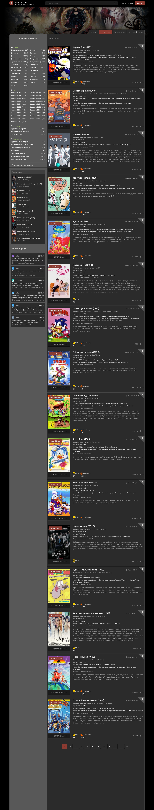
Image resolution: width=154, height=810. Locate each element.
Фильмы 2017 (16, 116)
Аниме (13, 85)
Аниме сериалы (16, 135)
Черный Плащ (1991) (83, 47)
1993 (84, 183)
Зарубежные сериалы (19, 129)
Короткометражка (17, 62)
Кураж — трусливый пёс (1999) (88, 569)
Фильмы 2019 (16, 110)
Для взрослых (16, 59)
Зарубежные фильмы (19, 159)
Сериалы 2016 (35, 119)
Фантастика (15, 79)
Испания (94, 99)
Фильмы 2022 (16, 101)
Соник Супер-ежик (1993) (86, 308)
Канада (133, 99)
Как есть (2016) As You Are (24, 275)
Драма (13, 56)
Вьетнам (104, 229)
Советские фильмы (18, 153)
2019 (84, 619)
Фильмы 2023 (16, 98)
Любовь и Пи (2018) (83, 265)
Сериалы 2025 (35, 92)
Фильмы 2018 (16, 113)
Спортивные (15, 73)
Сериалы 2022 (35, 101)
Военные (33, 50)
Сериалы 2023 (35, 98)
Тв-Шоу (32, 73)
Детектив (14, 53)
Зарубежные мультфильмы (21, 142)
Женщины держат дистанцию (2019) (91, 613)
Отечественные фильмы (20, 156)
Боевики (14, 82)
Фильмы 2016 (16, 119)
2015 (84, 140)
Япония (112, 55)
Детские (33, 53)
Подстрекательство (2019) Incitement (29, 312)
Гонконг (91, 229)
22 (127, 746)
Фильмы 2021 (16, 104)
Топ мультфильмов (135, 32)
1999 (84, 96)
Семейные (34, 71)
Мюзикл (33, 68)
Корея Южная (88, 55)
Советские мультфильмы (20, 147)
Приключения (16, 71)
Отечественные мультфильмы (22, 145)
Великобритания (104, 99)
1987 (84, 488)
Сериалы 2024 (35, 95)
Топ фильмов (106, 32)
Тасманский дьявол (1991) (86, 395)
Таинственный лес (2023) (24, 263)
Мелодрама (34, 65)
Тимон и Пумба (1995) (84, 656)
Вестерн (33, 56)
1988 (84, 706)
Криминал (14, 65)
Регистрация (127, 3)
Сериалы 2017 (35, 116)
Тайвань (118, 55)
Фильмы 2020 (16, 107)
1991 (84, 53)
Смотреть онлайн (59, 83)
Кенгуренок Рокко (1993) (86, 177)
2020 (84, 532)
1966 (84, 444)
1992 (84, 227)
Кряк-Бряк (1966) (82, 439)
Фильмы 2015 (16, 122)
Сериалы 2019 (35, 110)
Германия (82, 99)
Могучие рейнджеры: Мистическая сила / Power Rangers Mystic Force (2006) (29, 288)
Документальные (17, 50)
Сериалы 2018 (35, 113)
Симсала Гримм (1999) (84, 90)
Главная (94, 32)
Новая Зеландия (98, 403)
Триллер (14, 76)
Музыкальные (16, 68)
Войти (139, 3)
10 (115, 746)
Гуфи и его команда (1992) (86, 352)
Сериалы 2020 (35, 107)
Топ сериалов (119, 32)
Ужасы (32, 82)
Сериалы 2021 (35, 104)
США (81, 55)
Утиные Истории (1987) (85, 482)
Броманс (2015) (81, 134)
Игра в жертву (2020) (84, 526)
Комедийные (34, 62)
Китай (113, 99)
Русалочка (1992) (82, 221)
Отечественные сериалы (20, 132)
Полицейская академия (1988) (88, 700)
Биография (34, 79)
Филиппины (120, 99)
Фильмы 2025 (16, 92)
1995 (84, 662)
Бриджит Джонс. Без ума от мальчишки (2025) (29, 300)
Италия (127, 316)
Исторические (35, 59)
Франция (105, 55)
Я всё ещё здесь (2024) (23, 325)
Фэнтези (33, 76)
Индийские (15, 150)
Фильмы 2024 (16, 95)
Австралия (98, 55)
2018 (84, 270)
